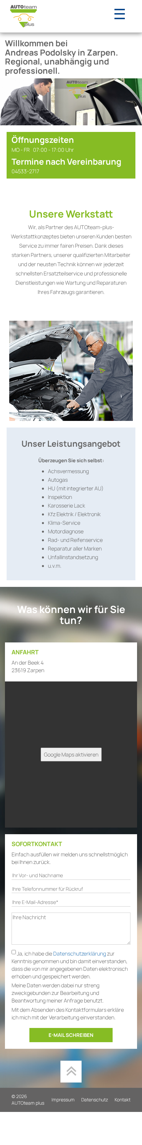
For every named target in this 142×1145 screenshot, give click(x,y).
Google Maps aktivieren (71, 754)
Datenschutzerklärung (80, 953)
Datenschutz (94, 1099)
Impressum (63, 1099)
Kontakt (122, 1099)
